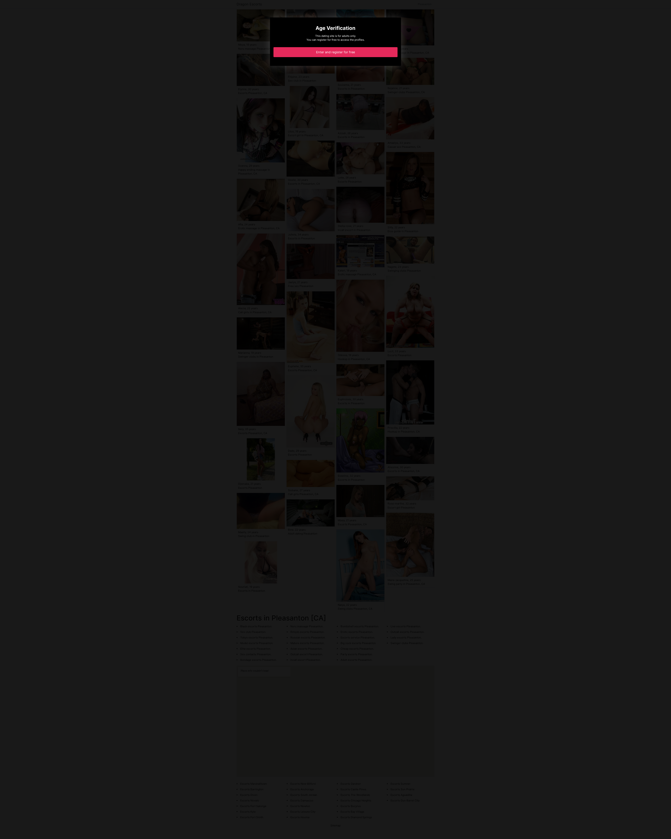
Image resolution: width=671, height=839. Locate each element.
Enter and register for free (335, 52)
